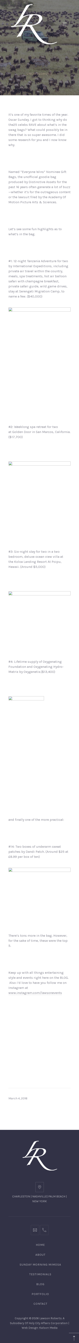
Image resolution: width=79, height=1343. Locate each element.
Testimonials (40, 1274)
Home (40, 1245)
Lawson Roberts (50, 1318)
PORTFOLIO (40, 1294)
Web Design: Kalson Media (40, 1328)
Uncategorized (39, 74)
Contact (40, 1304)
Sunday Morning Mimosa (40, 1264)
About (40, 1255)
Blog (40, 1284)
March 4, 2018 (17, 1098)
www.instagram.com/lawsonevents (35, 993)
